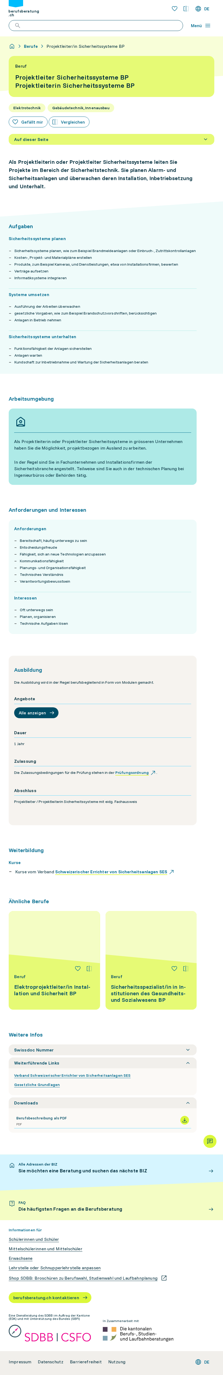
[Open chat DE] (209, 1141)
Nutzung (116, 1361)
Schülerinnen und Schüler (34, 1239)
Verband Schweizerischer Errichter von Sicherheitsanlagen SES (72, 1075)
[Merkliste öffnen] (174, 8)
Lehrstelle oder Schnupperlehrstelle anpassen (55, 1267)
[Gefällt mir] (77, 968)
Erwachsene (21, 1258)
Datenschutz (50, 1361)
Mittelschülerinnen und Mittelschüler (45, 1248)
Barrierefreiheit (86, 1361)
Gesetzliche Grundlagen (37, 1084)
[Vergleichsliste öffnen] (186, 8)
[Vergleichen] (89, 968)
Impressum (20, 1361)
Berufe (31, 46)
